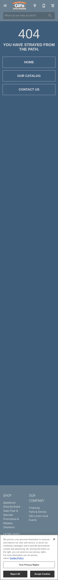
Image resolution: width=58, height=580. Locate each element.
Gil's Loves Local (38, 516)
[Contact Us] (44, 5)
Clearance (9, 527)
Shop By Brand (11, 506)
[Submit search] (49, 15)
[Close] (54, 539)
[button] (5, 5)
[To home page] (19, 5)
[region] (29, 557)
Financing (34, 507)
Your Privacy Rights (29, 565)
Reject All (15, 574)
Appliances (9, 502)
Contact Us (29, 89)
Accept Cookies (42, 574)
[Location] (35, 5)
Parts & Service (37, 511)
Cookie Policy (17, 558)
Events (33, 520)
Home (29, 62)
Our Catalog (29, 76)
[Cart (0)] (53, 5)
